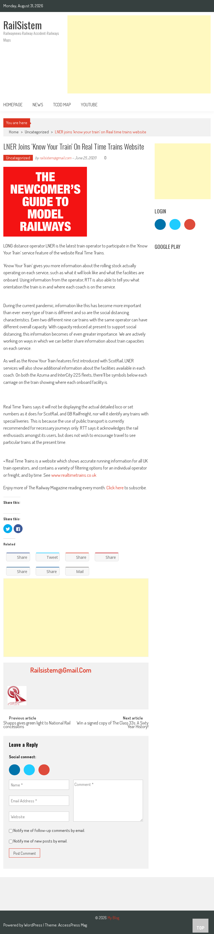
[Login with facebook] (16, 776)
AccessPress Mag (72, 925)
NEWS (38, 104)
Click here (115, 487)
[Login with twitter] (31, 776)
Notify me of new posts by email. (40, 841)
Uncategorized (37, 131)
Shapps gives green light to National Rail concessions (36, 725)
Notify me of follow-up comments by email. (49, 830)
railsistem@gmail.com (55, 157)
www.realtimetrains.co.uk (73, 475)
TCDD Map (62, 104)
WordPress (33, 925)
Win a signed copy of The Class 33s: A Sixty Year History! (113, 725)
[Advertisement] (139, 54)
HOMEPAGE (13, 104)
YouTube (89, 104)
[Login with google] (45, 776)
